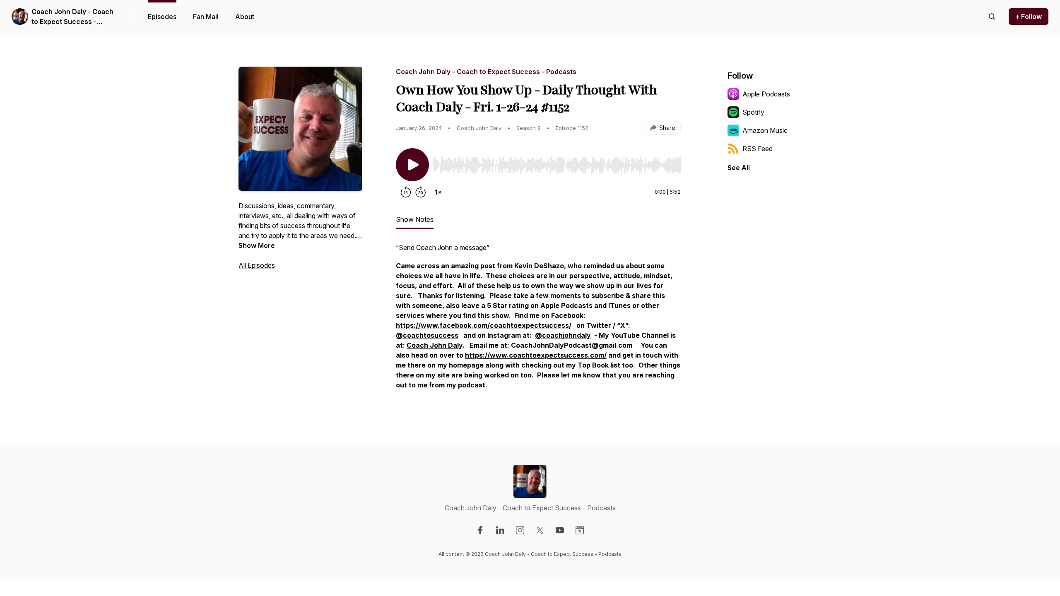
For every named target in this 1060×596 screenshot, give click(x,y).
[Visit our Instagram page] (520, 530)
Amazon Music (765, 130)
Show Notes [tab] (415, 219)
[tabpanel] (538, 320)
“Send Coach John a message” (442, 247)
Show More (256, 245)
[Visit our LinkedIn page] (500, 530)
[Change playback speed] (438, 192)
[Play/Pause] (412, 164)
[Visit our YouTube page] (560, 530)
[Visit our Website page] (580, 530)
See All (739, 167)
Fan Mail (206, 16)
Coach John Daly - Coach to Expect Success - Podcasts (72, 16)
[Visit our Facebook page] (480, 530)
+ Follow (1028, 16)
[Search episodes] (992, 17)
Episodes (162, 16)
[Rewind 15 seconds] (406, 192)
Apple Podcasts (766, 94)
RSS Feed (757, 148)
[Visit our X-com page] (540, 530)
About (244, 16)
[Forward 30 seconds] (420, 192)
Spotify (753, 112)
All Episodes (256, 265)
